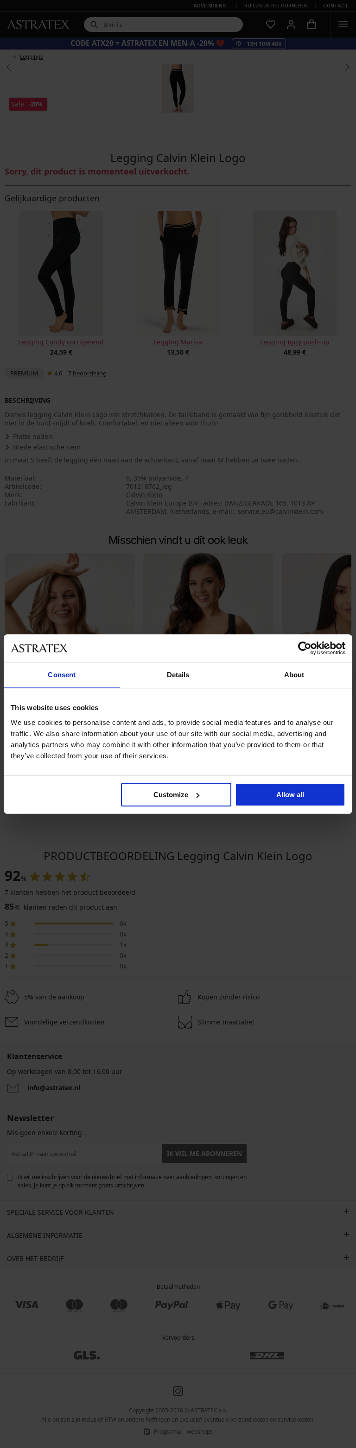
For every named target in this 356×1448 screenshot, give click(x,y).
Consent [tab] (62, 675)
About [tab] (294, 675)
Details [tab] (178, 675)
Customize (170, 795)
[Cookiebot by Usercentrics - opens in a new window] (304, 648)
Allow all (290, 795)
